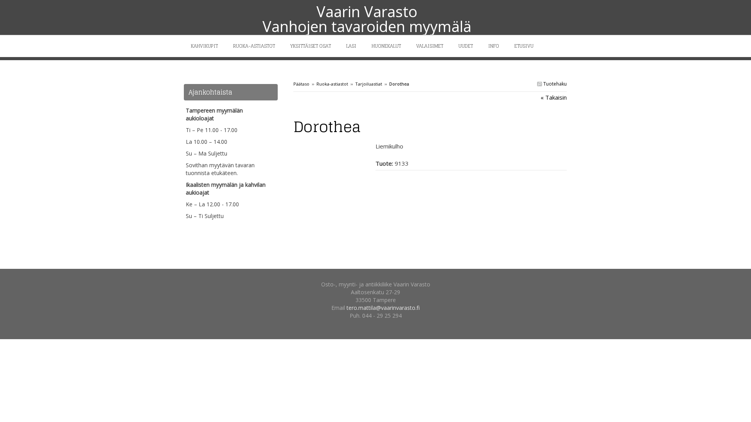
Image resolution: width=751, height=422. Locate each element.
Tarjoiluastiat (368, 84)
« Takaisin (554, 97)
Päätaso (301, 84)
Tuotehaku (554, 83)
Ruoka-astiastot (332, 84)
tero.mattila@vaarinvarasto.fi (383, 307)
